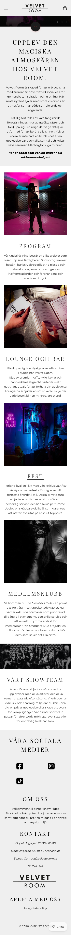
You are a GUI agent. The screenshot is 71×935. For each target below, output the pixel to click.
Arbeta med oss (35, 899)
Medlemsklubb (35, 593)
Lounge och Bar (35, 358)
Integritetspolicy (35, 908)
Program (35, 245)
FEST (35, 476)
